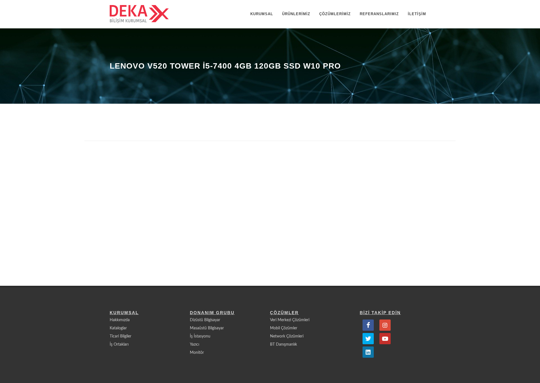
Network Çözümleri (286, 336)
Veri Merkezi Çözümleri (289, 320)
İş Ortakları (119, 344)
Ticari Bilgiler (120, 336)
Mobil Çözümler (283, 328)
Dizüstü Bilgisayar (205, 320)
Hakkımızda (120, 320)
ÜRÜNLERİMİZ (296, 14)
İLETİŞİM (417, 14)
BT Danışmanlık (283, 344)
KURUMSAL (261, 14)
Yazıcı (194, 344)
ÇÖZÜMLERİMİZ (335, 14)
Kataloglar (118, 328)
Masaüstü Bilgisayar (207, 328)
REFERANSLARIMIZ (379, 14)
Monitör (197, 353)
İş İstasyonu (200, 336)
